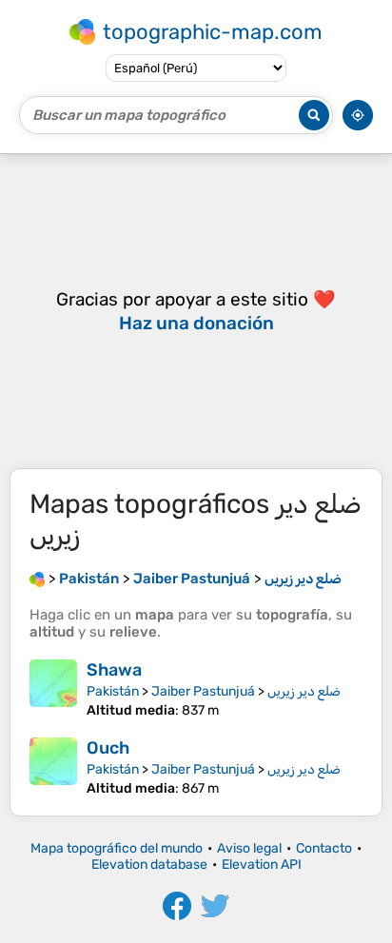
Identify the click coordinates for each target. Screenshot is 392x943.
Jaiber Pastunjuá (203, 691)
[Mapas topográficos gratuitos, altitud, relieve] (37, 578)
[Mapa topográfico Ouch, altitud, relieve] (53, 766)
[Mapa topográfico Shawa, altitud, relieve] (53, 688)
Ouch (108, 747)
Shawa (114, 669)
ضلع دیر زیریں (304, 691)
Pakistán (113, 691)
